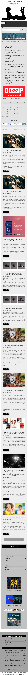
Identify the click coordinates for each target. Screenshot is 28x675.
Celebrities (7, 554)
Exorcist (8, 605)
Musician (7, 564)
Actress (7, 551)
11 (24, 107)
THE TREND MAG (8, 167)
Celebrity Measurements (14, 2)
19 (3, 111)
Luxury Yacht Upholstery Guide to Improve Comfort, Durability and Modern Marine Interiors (14, 66)
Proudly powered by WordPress (10, 672)
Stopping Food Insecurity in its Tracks (14, 517)
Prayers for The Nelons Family (14, 150)
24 (21, 111)
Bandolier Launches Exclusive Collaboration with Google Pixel (14, 274)
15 (14, 109)
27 (7, 113)
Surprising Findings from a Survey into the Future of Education (14, 240)
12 (3, 109)
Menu (3, 22)
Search (3, 27)
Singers (7, 569)
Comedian (7, 558)
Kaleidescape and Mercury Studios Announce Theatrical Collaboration (14, 344)
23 (17, 111)
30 (17, 113)
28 (10, 113)
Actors (6, 549)
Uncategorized (8, 575)
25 (24, 111)
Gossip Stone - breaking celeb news (11, 98)
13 (7, 109)
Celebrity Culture (9, 556)
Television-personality (10, 573)
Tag (6, 571)
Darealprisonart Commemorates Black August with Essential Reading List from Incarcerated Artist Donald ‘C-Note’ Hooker (14, 432)
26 (3, 113)
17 (21, 109)
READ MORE (6, 170)
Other (6, 565)
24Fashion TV (10, 590)
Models (7, 562)
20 (7, 111)
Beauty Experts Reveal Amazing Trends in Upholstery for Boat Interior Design (15, 660)
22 (14, 111)
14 (10, 109)
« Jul (12, 120)
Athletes (7, 553)
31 (21, 113)
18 (24, 109)
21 (10, 111)
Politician (7, 567)
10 (21, 107)
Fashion (7, 560)
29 (14, 113)
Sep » (15, 120)
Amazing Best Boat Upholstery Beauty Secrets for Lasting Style (15, 655)
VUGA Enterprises (6, 41)
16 (17, 109)
